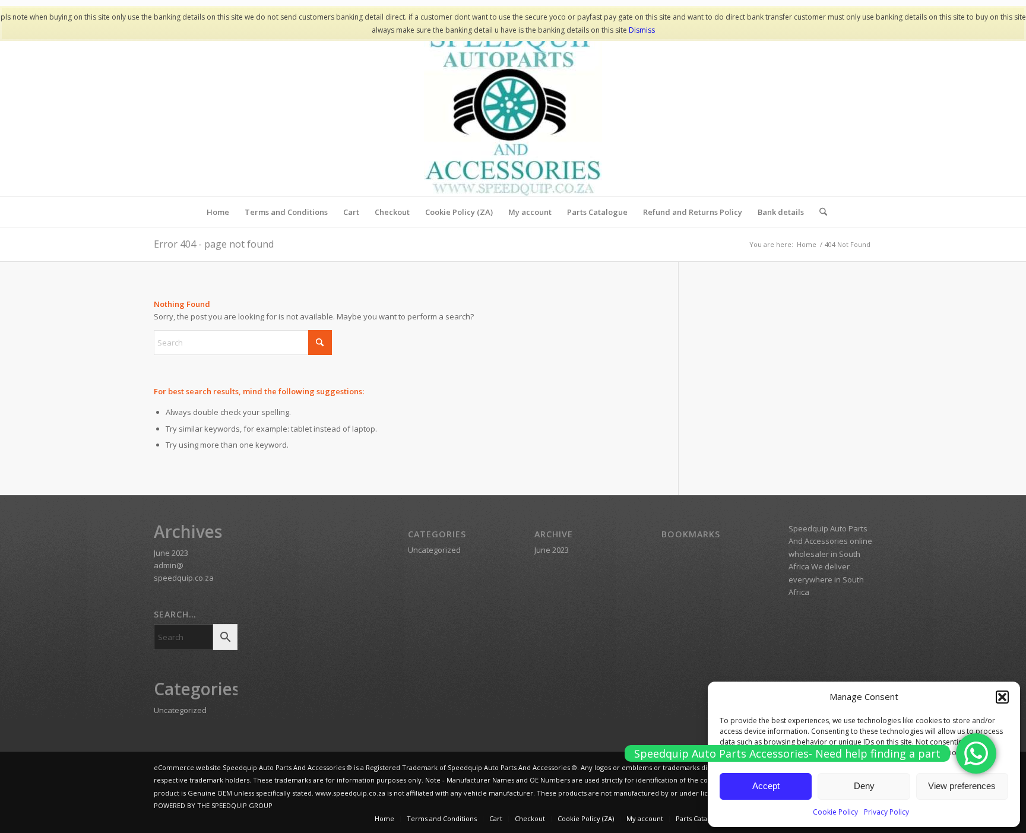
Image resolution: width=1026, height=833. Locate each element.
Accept (766, 786)
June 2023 (171, 552)
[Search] (819, 212)
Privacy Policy (886, 812)
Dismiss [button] (642, 30)
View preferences (962, 786)
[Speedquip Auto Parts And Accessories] (513, 107)
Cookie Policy (835, 812)
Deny (864, 786)
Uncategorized (180, 710)
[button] (1002, 697)
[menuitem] (218, 212)
